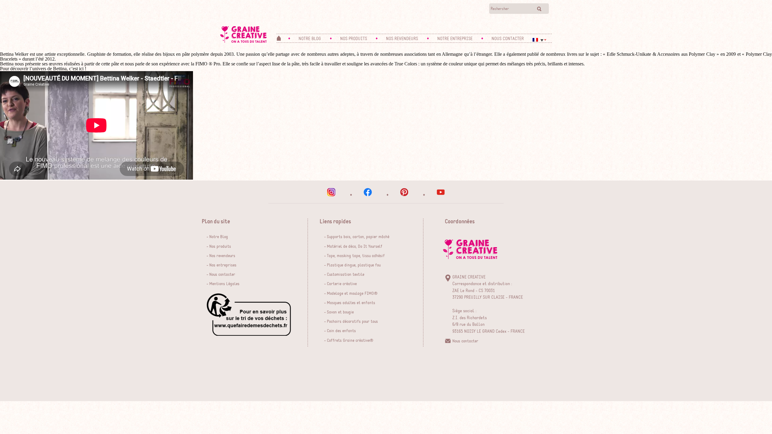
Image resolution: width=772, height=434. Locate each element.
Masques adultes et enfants (351, 303)
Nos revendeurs (222, 256)
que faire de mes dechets (249, 314)
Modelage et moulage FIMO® (352, 293)
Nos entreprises (222, 265)
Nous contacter (222, 274)
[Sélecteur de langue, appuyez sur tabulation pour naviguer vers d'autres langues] (539, 39)
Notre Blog (218, 237)
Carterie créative (342, 284)
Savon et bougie (340, 312)
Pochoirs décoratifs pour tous (352, 321)
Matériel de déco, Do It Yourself (354, 246)
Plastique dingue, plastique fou (354, 265)
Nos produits (220, 246)
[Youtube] (441, 192)
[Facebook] (368, 192)
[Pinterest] (404, 192)
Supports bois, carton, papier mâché (358, 237)
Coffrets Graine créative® (350, 340)
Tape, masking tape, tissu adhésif (356, 256)
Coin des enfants (341, 331)
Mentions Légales (224, 284)
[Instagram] (331, 192)
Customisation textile (345, 274)
